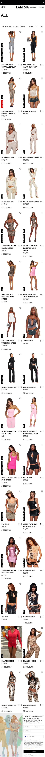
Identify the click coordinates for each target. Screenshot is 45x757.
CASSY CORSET (29, 111)
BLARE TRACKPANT (31, 157)
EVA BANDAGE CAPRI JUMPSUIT (9, 66)
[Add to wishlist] (20, 32)
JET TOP (5, 617)
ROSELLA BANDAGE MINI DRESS (10, 479)
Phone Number (27, 734)
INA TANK (5, 524)
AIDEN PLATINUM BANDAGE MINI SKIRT (30, 248)
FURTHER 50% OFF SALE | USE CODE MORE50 (22, 3)
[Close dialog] (43, 715)
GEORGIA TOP (29, 570)
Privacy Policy (27, 748)
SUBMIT (34, 751)
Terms (33, 748)
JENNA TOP (28, 341)
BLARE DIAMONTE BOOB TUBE (9, 432)
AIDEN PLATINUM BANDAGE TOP (9, 247)
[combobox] (26, 736)
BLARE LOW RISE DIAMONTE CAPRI (30, 432)
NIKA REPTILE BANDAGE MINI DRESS (8, 297)
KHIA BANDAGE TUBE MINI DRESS (30, 296)
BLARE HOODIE (8, 157)
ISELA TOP (27, 478)
